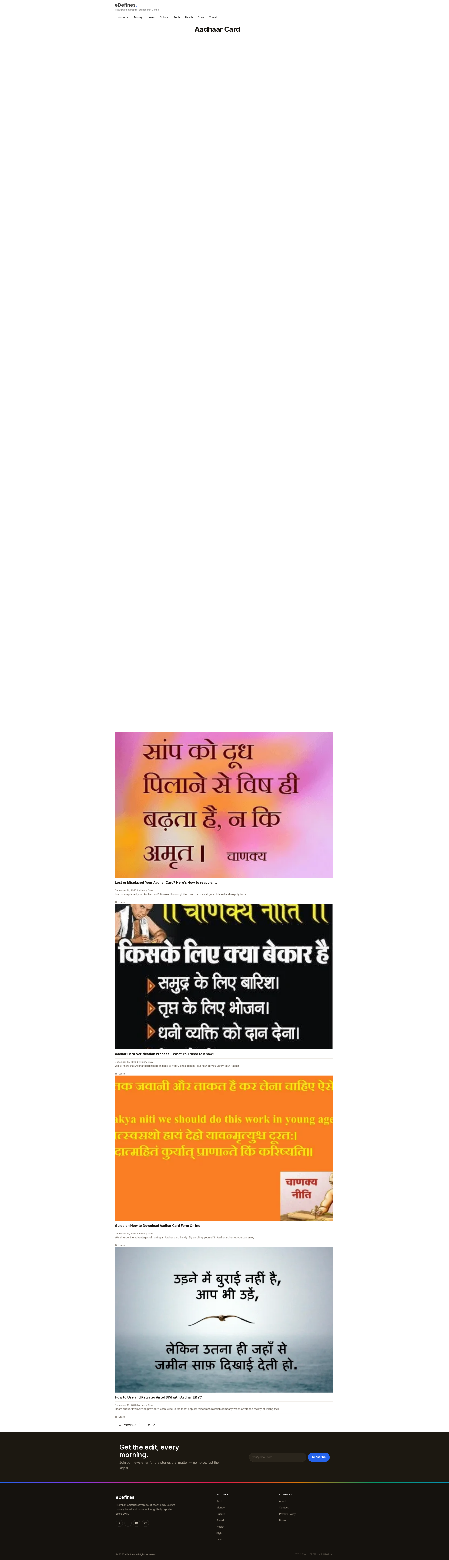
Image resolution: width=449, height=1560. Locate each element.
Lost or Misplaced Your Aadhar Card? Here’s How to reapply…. (166, 882)
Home (121, 17)
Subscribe (319, 1457)
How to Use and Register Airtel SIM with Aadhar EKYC (158, 1397)
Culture (164, 17)
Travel (213, 17)
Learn (151, 17)
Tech (177, 17)
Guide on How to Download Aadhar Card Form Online (157, 1226)
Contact (284, 1507)
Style (201, 17)
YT (145, 1523)
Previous (127, 1425)
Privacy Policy (287, 1514)
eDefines (125, 5)
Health (189, 17)
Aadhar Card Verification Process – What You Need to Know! (164, 1054)
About (282, 1501)
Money (138, 17)
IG (136, 1523)
